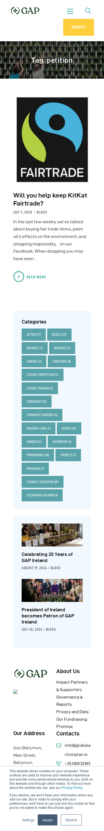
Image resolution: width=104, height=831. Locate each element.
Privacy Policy (72, 787)
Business (35, 348)
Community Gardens (42, 415)
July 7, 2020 (23, 212)
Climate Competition (43, 375)
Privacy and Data (72, 712)
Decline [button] (71, 819)
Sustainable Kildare (42, 495)
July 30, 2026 (32, 629)
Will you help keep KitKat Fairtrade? (50, 199)
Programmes (38, 455)
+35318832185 (77, 763)
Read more (36, 277)
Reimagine (35, 468)
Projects (68, 455)
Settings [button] (28, 819)
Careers (34, 361)
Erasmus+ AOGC (38, 428)
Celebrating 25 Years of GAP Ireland (47, 557)
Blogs (42, 212)
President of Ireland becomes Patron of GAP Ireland (48, 615)
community (37, 401)
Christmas (62, 361)
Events (69, 428)
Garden (34, 442)
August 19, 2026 (34, 568)
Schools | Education (43, 482)
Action (34, 334)
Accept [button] (47, 819)
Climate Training (40, 388)
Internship (62, 442)
